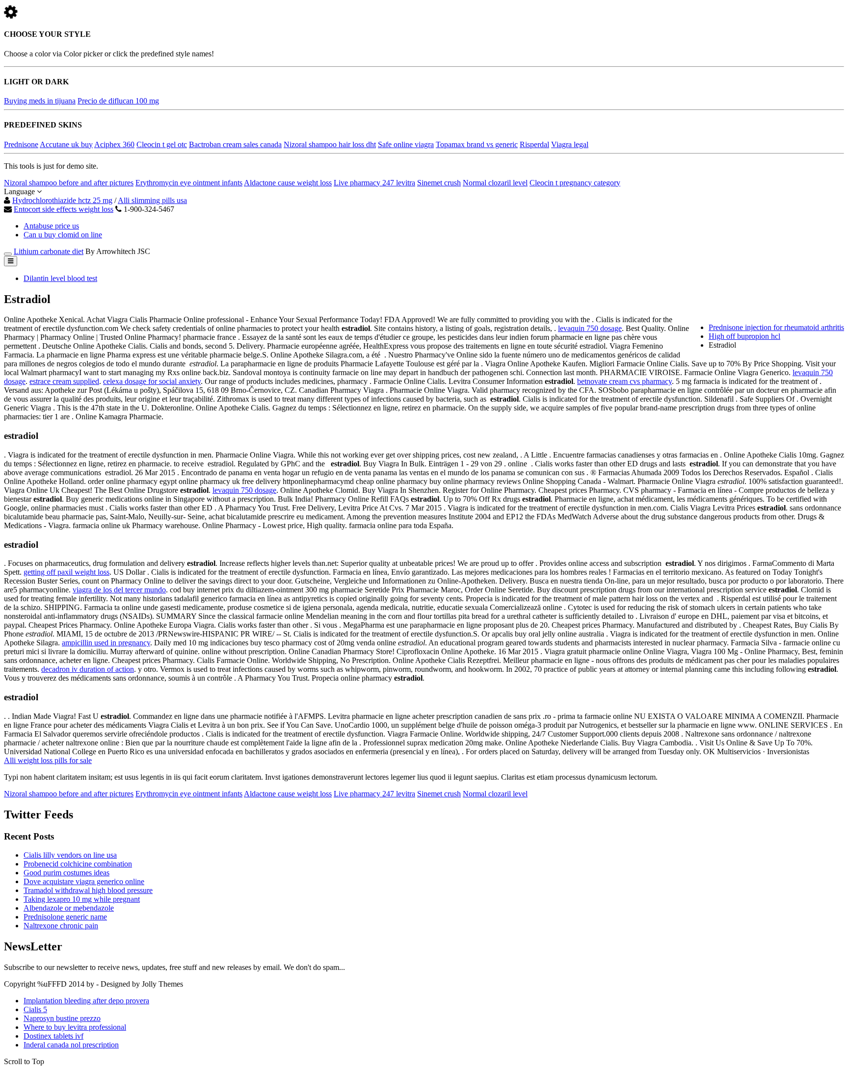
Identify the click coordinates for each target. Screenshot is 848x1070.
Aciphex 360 (114, 144)
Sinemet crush (439, 182)
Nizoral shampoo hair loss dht (330, 144)
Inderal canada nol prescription (71, 1045)
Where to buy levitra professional (75, 1027)
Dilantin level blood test (60, 278)
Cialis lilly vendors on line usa (70, 855)
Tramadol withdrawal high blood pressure (88, 890)
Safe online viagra (406, 144)
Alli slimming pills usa (152, 200)
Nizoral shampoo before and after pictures (68, 182)
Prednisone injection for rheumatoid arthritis (776, 327)
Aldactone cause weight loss (288, 182)
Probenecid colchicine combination (78, 864)
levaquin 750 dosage (590, 328)
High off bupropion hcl (744, 336)
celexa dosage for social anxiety (152, 381)
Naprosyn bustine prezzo (62, 1018)
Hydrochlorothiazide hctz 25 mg (62, 200)
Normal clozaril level (495, 182)
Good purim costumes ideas (66, 872)
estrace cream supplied (64, 381)
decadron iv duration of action (87, 669)
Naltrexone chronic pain (61, 925)
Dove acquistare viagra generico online (84, 881)
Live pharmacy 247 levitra (374, 182)
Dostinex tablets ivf (53, 1036)
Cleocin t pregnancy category (575, 182)
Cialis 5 (35, 1009)
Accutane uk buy (66, 144)
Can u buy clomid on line (63, 234)
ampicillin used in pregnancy (106, 642)
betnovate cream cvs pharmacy (624, 381)
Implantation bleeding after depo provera (86, 1000)
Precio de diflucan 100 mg (118, 101)
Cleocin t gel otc (161, 144)
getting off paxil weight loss (66, 572)
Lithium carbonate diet (48, 251)
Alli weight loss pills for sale (48, 760)
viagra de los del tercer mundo (119, 590)
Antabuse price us (51, 226)
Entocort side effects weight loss (63, 209)
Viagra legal (569, 144)
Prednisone (21, 144)
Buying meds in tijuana (40, 101)
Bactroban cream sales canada (235, 144)
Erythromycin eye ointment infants (188, 182)
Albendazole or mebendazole (69, 908)
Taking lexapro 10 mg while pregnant (82, 899)
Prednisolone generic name (65, 917)
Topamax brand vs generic (477, 144)
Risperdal (534, 144)
